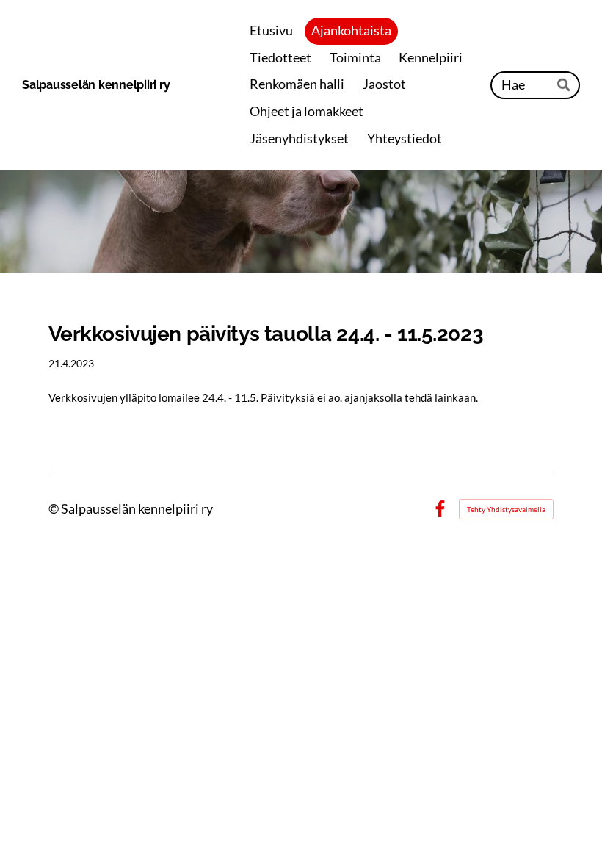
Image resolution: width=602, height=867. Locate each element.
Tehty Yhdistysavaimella (506, 509)
